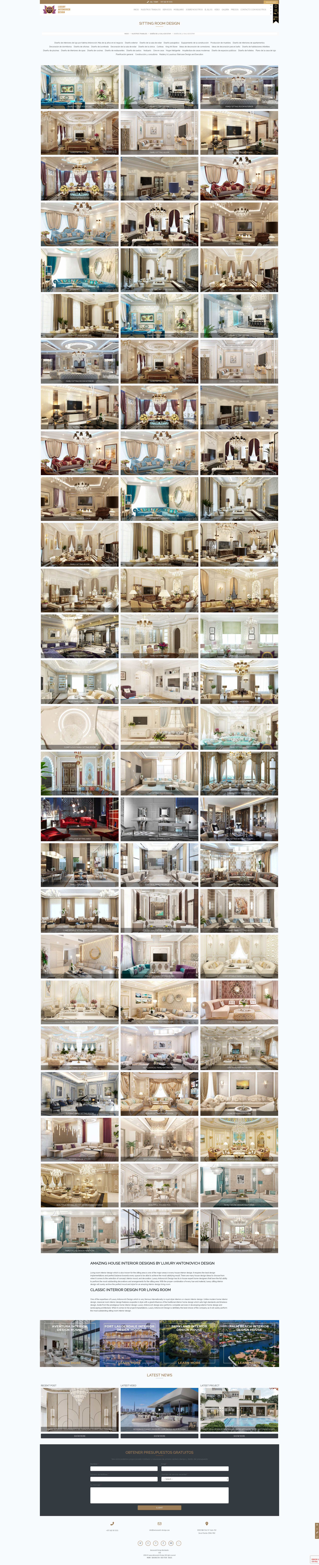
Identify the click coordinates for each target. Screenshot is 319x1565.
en (271, 5)
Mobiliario (179, 9)
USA (159, 1553)
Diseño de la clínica (146, 47)
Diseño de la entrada (100, 47)
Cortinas (160, 47)
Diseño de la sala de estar (151, 43)
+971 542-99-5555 (166, 2)
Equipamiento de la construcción (195, 43)
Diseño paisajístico (171, 43)
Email (164, 1464)
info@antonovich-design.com (159, 1530)
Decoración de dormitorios (60, 47)
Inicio (136, 9)
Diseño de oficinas (81, 47)
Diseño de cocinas (95, 50)
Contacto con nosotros (253, 9)
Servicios (167, 9)
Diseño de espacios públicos (224, 50)
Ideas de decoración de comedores (194, 47)
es (271, 8)
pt (271, 11)
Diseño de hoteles (246, 50)
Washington (156, 1558)
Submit (159, 1508)
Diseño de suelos (133, 50)
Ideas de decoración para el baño (226, 47)
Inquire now (270, 2)
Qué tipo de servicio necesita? (174, 1474)
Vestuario (147, 50)
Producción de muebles (221, 43)
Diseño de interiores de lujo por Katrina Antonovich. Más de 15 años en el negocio (88, 43)
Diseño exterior (131, 43)
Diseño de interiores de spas (73, 50)
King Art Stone (171, 47)
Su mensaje (95, 1485)
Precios (235, 9)
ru (271, 13)
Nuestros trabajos (151, 9)
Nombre (94, 1464)
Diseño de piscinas (51, 50)
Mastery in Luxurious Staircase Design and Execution (181, 54)
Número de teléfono (99, 1474)
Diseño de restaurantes (114, 50)
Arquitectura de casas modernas (196, 50)
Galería (225, 9)
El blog (208, 9)
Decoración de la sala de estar (123, 47)
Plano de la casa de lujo (266, 50)
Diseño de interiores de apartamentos (249, 43)
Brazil (170, 1558)
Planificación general (124, 54)
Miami (149, 1558)
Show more (79, 1436)
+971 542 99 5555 (112, 1530)
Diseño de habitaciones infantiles (256, 47)
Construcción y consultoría (146, 54)
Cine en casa (158, 50)
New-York (164, 1558)
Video (217, 9)
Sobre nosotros (194, 9)
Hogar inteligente (173, 50)
